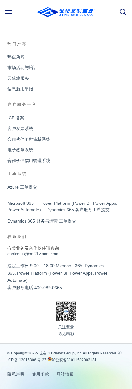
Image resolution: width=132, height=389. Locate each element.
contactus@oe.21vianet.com (32, 254)
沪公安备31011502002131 (74, 360)
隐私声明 (16, 374)
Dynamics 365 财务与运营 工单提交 (41, 221)
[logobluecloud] (66, 12)
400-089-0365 (48, 287)
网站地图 (65, 374)
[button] (9, 12)
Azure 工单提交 (22, 187)
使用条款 (40, 374)
